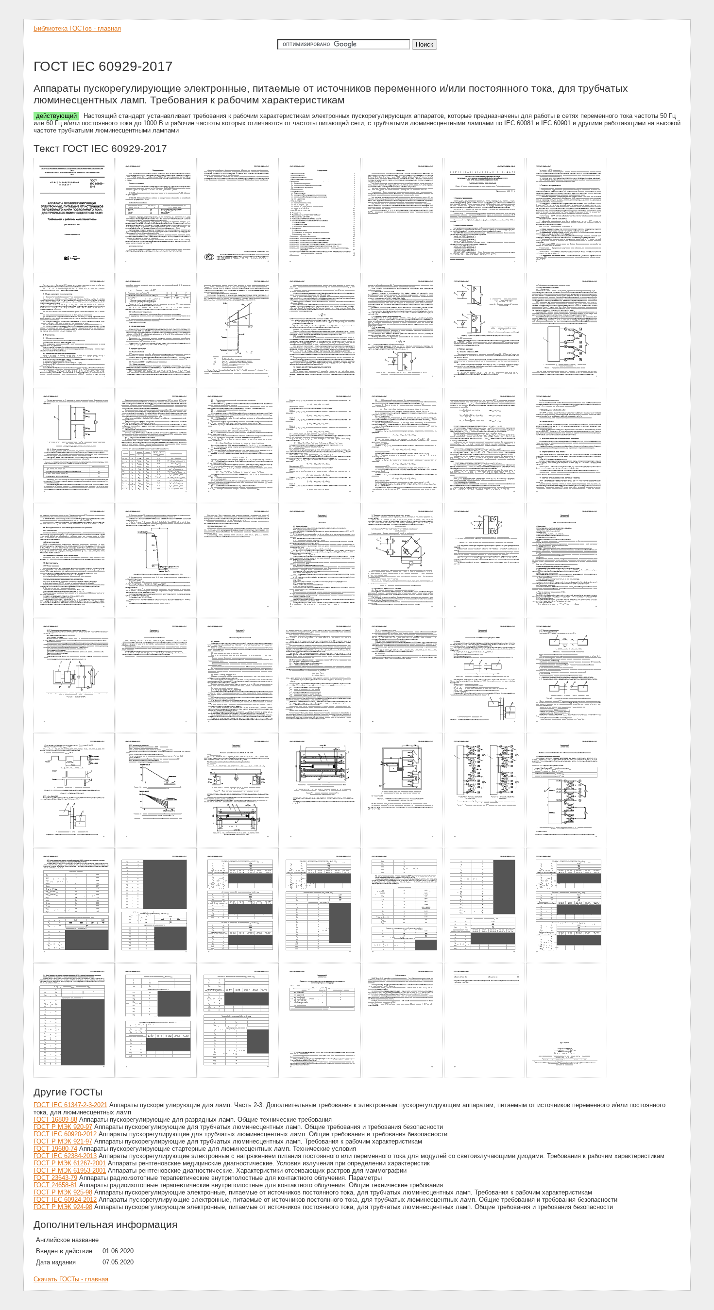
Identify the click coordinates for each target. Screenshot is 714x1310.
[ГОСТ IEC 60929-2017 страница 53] (321, 1075)
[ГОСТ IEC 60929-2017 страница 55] (485, 1075)
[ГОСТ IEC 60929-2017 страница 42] (567, 845)
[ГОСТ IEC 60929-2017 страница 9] (157, 385)
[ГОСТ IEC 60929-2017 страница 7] (567, 270)
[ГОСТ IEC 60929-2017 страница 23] (157, 615)
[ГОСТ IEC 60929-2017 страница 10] (239, 385)
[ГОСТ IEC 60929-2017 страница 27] (485, 615)
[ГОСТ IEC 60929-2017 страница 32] (321, 730)
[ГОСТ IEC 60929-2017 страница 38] (239, 845)
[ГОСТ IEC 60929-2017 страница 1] (75, 270)
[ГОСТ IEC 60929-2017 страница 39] (321, 845)
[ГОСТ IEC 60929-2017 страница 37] (157, 845)
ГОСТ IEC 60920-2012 (65, 1134)
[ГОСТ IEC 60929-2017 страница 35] (567, 730)
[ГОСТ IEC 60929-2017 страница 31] (239, 730)
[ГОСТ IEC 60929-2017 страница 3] (239, 270)
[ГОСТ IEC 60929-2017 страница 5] (403, 270)
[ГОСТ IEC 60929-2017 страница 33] (403, 730)
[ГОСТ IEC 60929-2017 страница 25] (321, 615)
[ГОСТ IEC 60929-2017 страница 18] (321, 500)
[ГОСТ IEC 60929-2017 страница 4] (321, 270)
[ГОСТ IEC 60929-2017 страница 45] (239, 960)
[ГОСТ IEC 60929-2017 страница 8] (75, 385)
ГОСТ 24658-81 (55, 1185)
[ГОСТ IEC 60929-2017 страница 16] (157, 500)
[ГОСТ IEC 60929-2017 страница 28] (567, 615)
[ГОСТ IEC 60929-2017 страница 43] (75, 960)
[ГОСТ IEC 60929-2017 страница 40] (403, 845)
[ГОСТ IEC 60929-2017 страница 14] (567, 385)
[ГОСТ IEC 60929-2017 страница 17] (239, 500)
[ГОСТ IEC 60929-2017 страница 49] (567, 960)
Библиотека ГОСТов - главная (77, 28)
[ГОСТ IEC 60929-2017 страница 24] (239, 615)
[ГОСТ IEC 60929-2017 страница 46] (321, 960)
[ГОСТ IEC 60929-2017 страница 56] (567, 1075)
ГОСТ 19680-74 (55, 1148)
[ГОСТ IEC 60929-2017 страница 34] (485, 730)
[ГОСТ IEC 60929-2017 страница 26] (403, 615)
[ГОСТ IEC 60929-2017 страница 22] (75, 615)
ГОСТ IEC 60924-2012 (65, 1199)
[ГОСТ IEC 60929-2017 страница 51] (157, 1075)
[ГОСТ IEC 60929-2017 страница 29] (75, 730)
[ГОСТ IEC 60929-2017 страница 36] (75, 845)
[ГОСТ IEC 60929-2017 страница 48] (485, 960)
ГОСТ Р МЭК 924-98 (63, 1207)
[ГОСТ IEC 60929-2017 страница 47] (403, 960)
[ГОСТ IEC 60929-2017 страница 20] (485, 500)
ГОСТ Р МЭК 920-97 (63, 1126)
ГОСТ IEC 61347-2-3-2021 (70, 1105)
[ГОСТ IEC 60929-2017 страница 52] (239, 1075)
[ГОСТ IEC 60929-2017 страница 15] (75, 500)
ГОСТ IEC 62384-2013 (65, 1156)
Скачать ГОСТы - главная (71, 1279)
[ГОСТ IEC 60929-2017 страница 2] (157, 270)
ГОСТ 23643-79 (55, 1177)
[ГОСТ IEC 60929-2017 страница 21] (567, 500)
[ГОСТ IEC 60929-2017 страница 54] (403, 1075)
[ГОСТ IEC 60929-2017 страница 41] (485, 845)
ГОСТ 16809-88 (55, 1119)
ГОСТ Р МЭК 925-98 (63, 1192)
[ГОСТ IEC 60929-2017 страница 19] (403, 500)
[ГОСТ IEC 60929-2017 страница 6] (485, 270)
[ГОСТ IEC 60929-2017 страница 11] (321, 385)
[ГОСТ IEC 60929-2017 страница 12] (403, 385)
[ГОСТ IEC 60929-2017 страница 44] (157, 960)
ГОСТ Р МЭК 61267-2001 (70, 1163)
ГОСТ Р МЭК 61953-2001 (70, 1170)
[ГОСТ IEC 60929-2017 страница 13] (485, 385)
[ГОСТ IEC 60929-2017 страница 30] (157, 730)
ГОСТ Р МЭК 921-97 (63, 1141)
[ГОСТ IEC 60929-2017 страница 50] (75, 1075)
